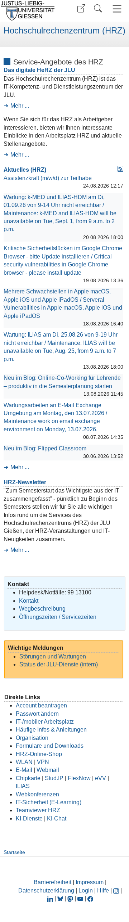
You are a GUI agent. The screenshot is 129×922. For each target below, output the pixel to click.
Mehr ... (19, 106)
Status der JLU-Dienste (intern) (58, 664)
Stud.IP (54, 778)
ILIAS (23, 786)
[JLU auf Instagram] (116, 890)
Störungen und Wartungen (52, 656)
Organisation (32, 738)
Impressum (90, 882)
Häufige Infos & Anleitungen (51, 730)
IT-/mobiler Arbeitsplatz (45, 722)
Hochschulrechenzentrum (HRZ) (64, 31)
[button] (81, 8)
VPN (43, 762)
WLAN (24, 762)
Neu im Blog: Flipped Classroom (45, 448)
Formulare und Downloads (49, 746)
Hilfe (103, 890)
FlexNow (79, 778)
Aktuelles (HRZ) (25, 170)
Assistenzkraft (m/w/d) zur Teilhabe (48, 178)
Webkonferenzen (37, 794)
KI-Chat (56, 818)
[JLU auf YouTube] (80, 898)
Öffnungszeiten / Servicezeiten (57, 617)
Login (86, 890)
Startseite (14, 852)
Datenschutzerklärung (46, 890)
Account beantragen (41, 705)
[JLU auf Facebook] (90, 898)
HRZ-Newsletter (25, 482)
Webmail (48, 770)
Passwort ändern (37, 714)
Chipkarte (28, 778)
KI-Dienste (29, 818)
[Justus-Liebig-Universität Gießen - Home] (29, 11)
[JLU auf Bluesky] (60, 898)
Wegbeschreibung (42, 609)
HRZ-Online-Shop (39, 754)
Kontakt (28, 601)
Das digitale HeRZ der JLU (39, 70)
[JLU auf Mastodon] (71, 898)
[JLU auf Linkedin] (50, 898)
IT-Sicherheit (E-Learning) (48, 802)
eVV (100, 778)
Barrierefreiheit (52, 882)
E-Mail (24, 770)
